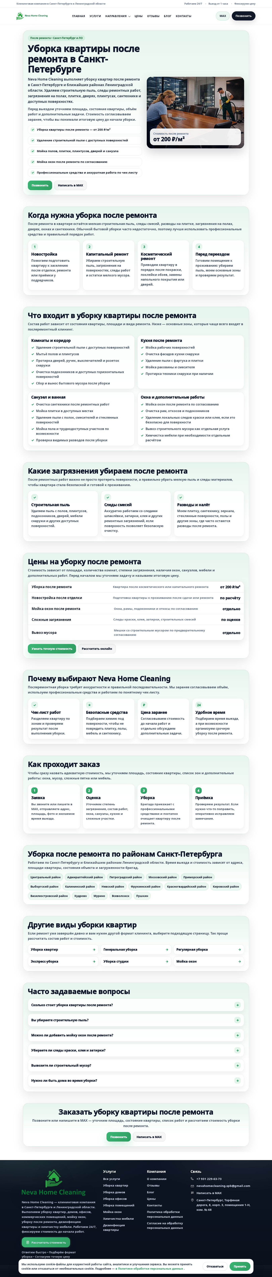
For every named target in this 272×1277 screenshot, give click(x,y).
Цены (139, 16)
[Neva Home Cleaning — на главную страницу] (53, 1182)
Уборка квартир (44, 949)
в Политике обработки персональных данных (149, 1268)
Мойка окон (186, 961)
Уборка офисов (115, 1199)
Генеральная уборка (120, 949)
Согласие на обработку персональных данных (165, 1225)
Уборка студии (116, 961)
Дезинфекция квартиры (114, 1227)
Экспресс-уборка (44, 961)
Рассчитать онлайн (97, 649)
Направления (116, 16)
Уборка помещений (118, 1205)
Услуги (95, 16)
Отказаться (215, 1266)
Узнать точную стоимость (52, 649)
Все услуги (111, 1179)
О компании (156, 1179)
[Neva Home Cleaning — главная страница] (32, 16)
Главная (78, 16)
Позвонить (244, 16)
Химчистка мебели (118, 1219)
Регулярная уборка (192, 949)
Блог (167, 16)
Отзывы (153, 16)
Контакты (184, 16)
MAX (223, 16)
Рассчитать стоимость (48, 1242)
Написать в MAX (70, 185)
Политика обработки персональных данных (165, 1214)
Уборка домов (114, 1192)
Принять (240, 1266)
